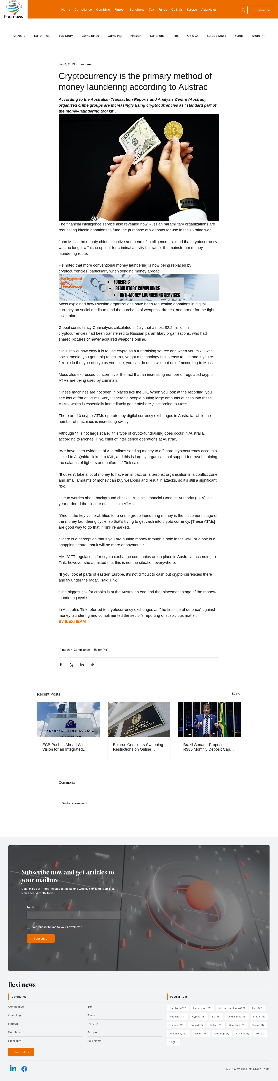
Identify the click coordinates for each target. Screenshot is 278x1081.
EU (217, 1016)
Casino (244, 1033)
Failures (177, 1025)
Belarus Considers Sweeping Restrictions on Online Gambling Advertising (138, 747)
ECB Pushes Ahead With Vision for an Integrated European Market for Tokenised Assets (64, 747)
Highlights (14, 1040)
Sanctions (157, 35)
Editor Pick (42, 35)
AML (258, 1008)
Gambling (115, 35)
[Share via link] (93, 664)
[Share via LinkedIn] (82, 664)
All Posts (19, 35)
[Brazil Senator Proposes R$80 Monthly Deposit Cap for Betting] (209, 719)
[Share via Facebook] (61, 664)
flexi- (22, 984)
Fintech (135, 35)
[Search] (243, 10)
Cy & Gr (192, 35)
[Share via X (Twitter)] (71, 664)
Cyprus (200, 1016)
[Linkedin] (13, 1069)
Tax (176, 35)
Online (217, 1025)
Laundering (203, 1008)
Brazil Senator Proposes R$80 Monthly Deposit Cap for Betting (206, 747)
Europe (92, 1032)
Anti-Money (179, 1033)
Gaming (223, 1033)
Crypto (197, 1025)
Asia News (94, 1040)
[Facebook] (24, 1069)
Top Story (65, 35)
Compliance (90, 35)
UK (261, 1033)
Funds (239, 35)
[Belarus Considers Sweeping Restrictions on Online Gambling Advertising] (139, 719)
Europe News (216, 35)
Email (31, 907)
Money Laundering (233, 1008)
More (256, 35)
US (174, 1042)
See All (236, 693)
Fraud (260, 1016)
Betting (202, 1033)
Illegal (259, 1025)
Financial (178, 1016)
